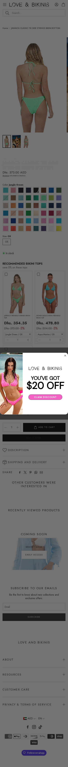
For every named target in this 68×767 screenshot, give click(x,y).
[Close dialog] (65, 355)
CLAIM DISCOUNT (45, 397)
